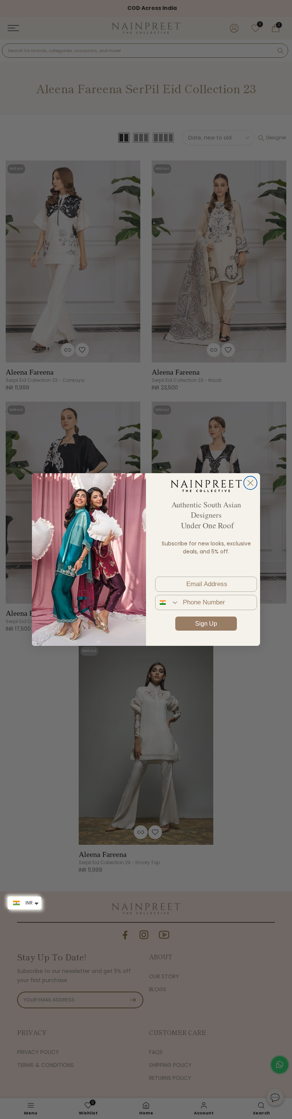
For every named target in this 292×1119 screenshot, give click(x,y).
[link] (206, 485)
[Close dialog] (250, 483)
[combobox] (167, 602)
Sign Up (206, 623)
